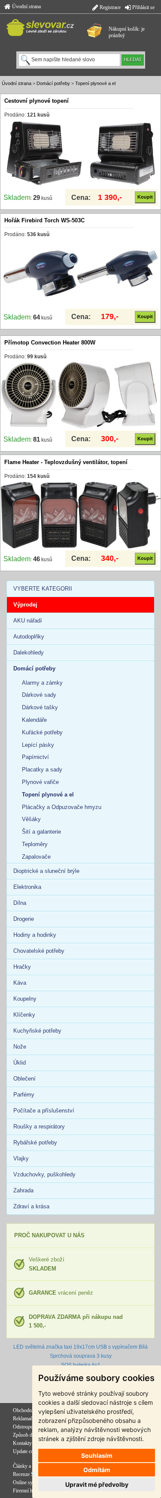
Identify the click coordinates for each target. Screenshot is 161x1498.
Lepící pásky (38, 745)
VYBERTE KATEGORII (42, 588)
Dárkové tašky (40, 707)
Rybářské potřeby (35, 1142)
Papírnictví (35, 757)
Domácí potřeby (53, 83)
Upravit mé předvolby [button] (96, 1484)
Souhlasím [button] (96, 1455)
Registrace (109, 7)
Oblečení (24, 1078)
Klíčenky (24, 1014)
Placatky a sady (42, 769)
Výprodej (25, 604)
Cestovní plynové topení (36, 101)
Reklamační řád (28, 1419)
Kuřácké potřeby (42, 732)
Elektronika (27, 887)
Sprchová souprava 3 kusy (81, 1356)
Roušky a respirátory (39, 1126)
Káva (19, 983)
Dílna (19, 903)
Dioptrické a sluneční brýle (46, 871)
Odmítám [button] (96, 1469)
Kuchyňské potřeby (37, 1030)
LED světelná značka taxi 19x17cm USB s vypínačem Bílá (80, 1347)
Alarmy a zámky (42, 682)
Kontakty (22, 1443)
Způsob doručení (30, 1435)
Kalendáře (34, 720)
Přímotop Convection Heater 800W (49, 342)
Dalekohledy (28, 652)
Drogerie (23, 919)
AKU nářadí (27, 620)
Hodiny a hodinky (34, 935)
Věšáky (31, 819)
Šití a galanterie (41, 831)
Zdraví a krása (31, 1206)
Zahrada (23, 1190)
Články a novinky (31, 1466)
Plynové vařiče (40, 782)
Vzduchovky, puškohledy (44, 1174)
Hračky (22, 967)
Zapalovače (36, 856)
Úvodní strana (26, 6)
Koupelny (24, 999)
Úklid (19, 1062)
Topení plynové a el (95, 83)
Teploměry (35, 844)
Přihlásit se (143, 7)
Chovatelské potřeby (38, 951)
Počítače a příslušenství (43, 1110)
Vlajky (21, 1158)
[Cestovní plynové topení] (80, 153)
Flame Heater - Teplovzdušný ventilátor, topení (66, 462)
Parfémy (23, 1094)
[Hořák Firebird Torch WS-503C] (80, 273)
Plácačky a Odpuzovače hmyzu (61, 807)
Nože (19, 1046)
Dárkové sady (39, 695)
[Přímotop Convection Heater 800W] (80, 395)
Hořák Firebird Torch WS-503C (44, 220)
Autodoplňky (28, 636)
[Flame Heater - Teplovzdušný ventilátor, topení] (80, 515)
